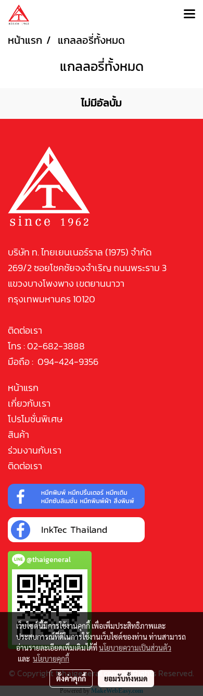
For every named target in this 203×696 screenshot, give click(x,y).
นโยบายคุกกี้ (51, 658)
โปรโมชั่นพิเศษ (35, 419)
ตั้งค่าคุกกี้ (71, 678)
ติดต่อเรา (25, 466)
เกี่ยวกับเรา (29, 403)
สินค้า (18, 435)
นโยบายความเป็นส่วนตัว (135, 647)
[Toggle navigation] (189, 14)
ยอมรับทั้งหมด (126, 678)
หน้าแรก (23, 388)
